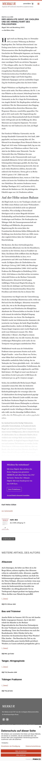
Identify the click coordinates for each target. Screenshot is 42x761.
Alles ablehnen (21, 755)
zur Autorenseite (7, 511)
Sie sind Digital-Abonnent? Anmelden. (18, 495)
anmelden (27, 4)
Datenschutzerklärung (33, 746)
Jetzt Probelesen (14, 489)
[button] (38, 4)
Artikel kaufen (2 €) (8, 539)
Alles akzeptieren (21, 751)
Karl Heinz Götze (9, 30)
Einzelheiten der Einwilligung (10, 746)
